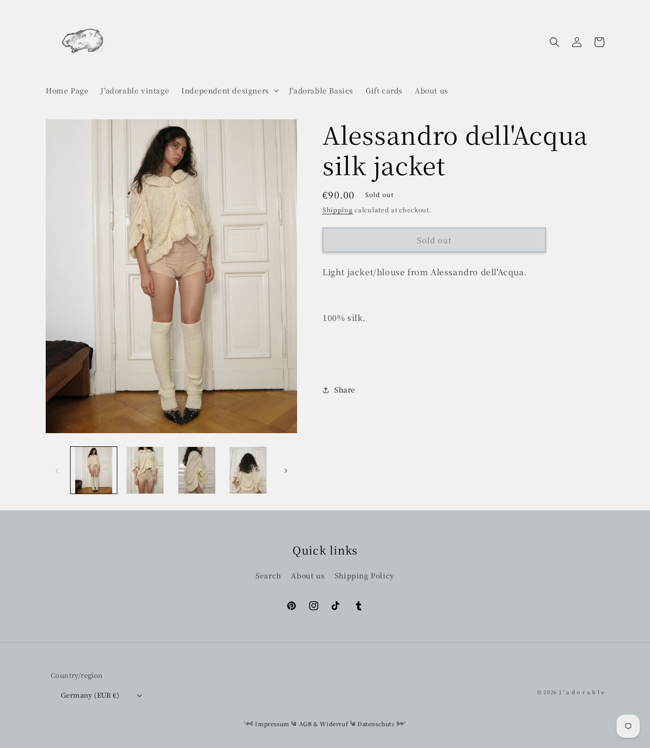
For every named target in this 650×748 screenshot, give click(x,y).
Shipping (337, 209)
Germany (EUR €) (90, 695)
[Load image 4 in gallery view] (248, 470)
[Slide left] (57, 470)
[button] (229, 90)
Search (268, 575)
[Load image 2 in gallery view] (145, 470)
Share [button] (344, 389)
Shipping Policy (365, 575)
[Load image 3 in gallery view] (197, 470)
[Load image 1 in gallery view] (94, 470)
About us (307, 575)
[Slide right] (286, 470)
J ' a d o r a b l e (581, 692)
